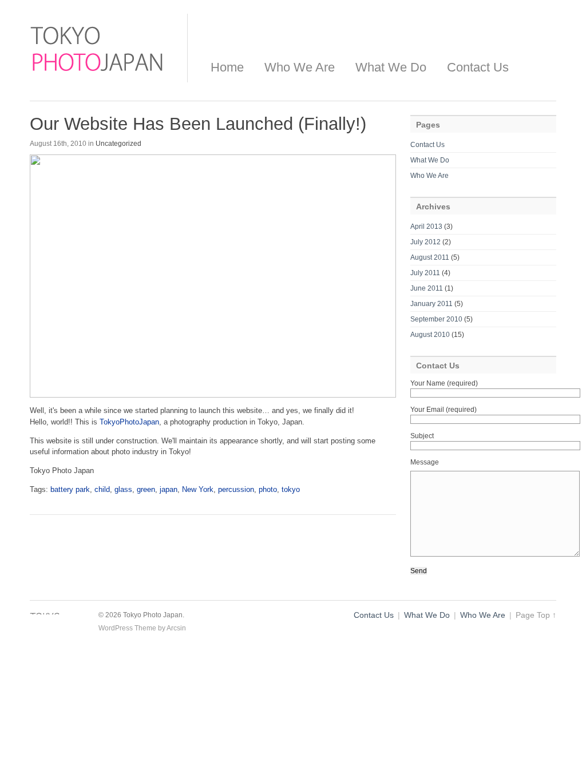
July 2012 (425, 242)
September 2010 (436, 319)
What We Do (390, 67)
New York (197, 489)
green (146, 489)
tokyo (291, 489)
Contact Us (478, 67)
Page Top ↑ (536, 615)
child (102, 489)
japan (168, 489)
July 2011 (425, 273)
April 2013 (426, 227)
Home (227, 67)
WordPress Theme (127, 628)
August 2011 (429, 257)
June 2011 (426, 288)
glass (123, 489)
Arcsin (176, 628)
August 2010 (430, 335)
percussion (236, 489)
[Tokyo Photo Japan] (97, 74)
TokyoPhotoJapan (129, 422)
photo (268, 489)
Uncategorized (118, 144)
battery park (70, 489)
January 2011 (431, 304)
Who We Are (299, 67)
